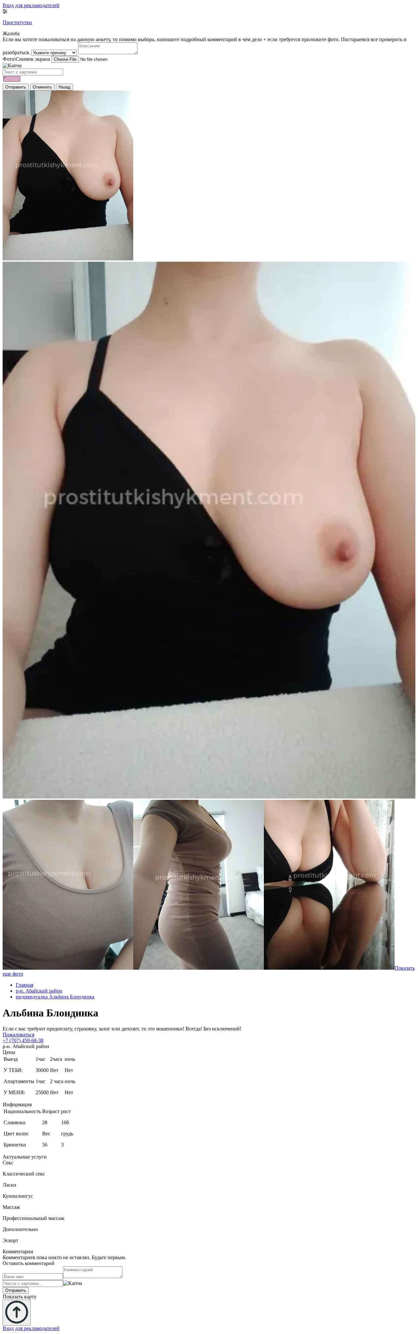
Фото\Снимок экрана (26, 59)
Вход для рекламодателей (31, 5)
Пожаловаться (18, 1034)
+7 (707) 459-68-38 (23, 1040)
